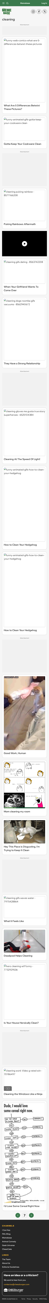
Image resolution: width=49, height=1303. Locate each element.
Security (35, 1299)
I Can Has (6, 1230)
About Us (6, 1263)
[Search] (7, 3)
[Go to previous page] (17, 1215)
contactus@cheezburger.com (16, 1284)
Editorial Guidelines (10, 1267)
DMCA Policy (43, 1299)
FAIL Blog (6, 1234)
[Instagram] (33, 11)
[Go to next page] (31, 1215)
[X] (44, 11)
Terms (23, 1299)
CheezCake (7, 1249)
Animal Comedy (9, 1241)
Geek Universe (8, 1245)
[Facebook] (39, 11)
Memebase (25, 3)
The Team (6, 1259)
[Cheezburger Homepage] (24, 1290)
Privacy (29, 1299)
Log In (44, 3)
